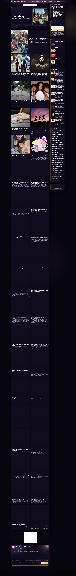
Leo (52, 156)
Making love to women (55, 160)
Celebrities (57, 132)
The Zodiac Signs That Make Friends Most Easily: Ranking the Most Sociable (38, 39)
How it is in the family (55, 152)
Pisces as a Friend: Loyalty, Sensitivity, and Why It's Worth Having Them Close (39, 291)
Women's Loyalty (54, 178)
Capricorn (53, 132)
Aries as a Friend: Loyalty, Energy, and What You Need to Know (20, 264)
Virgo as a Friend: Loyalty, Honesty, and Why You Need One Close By (39, 101)
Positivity (53, 166)
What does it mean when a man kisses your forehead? (38, 371)
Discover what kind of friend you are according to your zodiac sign (20, 398)
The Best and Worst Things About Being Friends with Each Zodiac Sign (20, 156)
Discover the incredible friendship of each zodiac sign (20, 475)
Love (62, 156)
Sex (60, 172)
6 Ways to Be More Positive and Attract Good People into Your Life (38, 318)
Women (61, 176)
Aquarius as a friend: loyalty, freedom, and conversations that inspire (19, 237)
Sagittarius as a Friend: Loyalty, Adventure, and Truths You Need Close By (39, 156)
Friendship (57, 142)
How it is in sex (54, 150)
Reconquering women (55, 170)
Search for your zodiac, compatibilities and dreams (57, 188)
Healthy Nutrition (54, 146)
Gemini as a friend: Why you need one (18, 499)
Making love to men (60, 158)
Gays (61, 142)
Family (59, 140)
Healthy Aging (61, 144)
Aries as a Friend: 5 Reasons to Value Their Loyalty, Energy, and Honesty (20, 101)
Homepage (14, 13)
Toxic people (54, 176)
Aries (56, 130)
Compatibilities (54, 134)
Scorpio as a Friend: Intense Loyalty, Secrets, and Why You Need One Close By (39, 128)
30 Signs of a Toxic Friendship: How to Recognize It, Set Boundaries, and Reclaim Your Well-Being (39, 74)
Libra (59, 156)
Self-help (56, 172)
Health (56, 144)
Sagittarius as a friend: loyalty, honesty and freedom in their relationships (39, 238)
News (52, 164)
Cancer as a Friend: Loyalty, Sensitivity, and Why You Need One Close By (39, 183)
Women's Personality (55, 180)
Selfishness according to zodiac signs (37, 398)
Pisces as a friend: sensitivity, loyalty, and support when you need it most (39, 210)
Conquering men (60, 134)
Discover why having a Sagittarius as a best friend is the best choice (39, 424)
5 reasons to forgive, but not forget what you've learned (19, 290)
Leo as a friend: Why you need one (37, 475)
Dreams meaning (54, 140)
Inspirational (61, 154)
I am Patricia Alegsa (56, 4)
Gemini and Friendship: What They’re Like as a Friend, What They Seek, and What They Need (20, 210)
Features (53, 142)
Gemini (53, 144)
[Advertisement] (30, 5)
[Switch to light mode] (62, 1)
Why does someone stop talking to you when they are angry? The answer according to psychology (40, 345)
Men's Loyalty (54, 162)
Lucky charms (54, 158)
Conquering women (55, 136)
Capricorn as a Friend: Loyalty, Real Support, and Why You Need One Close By (20, 183)
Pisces (61, 164)
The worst (60, 174)
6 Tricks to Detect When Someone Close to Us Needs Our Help (20, 345)
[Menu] (64, 1)
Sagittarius (61, 170)
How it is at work (54, 148)
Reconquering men (55, 168)
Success (53, 174)
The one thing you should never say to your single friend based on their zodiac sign (39, 525)
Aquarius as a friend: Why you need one (18, 524)
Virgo (58, 176)
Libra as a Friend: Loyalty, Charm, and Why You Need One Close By (20, 129)
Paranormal (56, 164)
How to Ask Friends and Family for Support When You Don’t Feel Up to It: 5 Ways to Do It (20, 74)
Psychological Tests (59, 166)
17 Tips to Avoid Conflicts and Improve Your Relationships (19, 318)
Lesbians (55, 156)
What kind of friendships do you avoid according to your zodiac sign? (20, 450)
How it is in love (60, 148)
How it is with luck (54, 154)
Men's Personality (60, 162)
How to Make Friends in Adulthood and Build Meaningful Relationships (38, 264)
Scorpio (53, 172)
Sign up (58, 30)
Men (61, 160)
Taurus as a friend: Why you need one (37, 499)
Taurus (57, 174)
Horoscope (60, 146)
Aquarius (53, 130)
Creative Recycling (54, 138)
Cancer (60, 130)
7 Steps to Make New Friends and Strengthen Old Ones (20, 371)
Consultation (14, 553)
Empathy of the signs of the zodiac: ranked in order (20, 423)
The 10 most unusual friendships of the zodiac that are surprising (39, 449)
